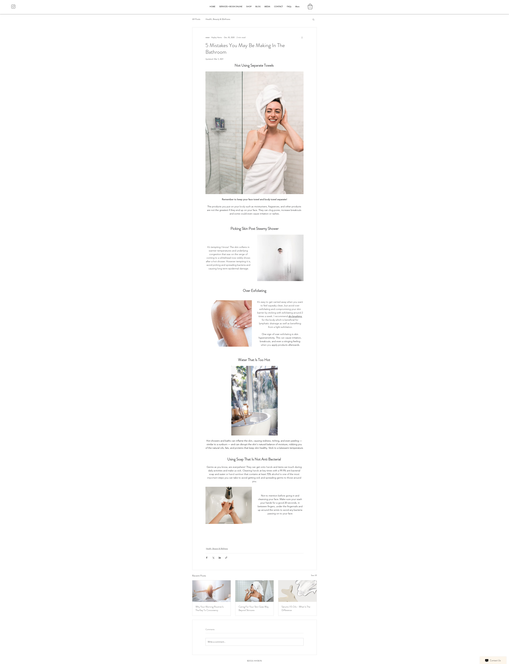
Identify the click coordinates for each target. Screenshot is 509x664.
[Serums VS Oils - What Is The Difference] (297, 591)
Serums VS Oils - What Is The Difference (296, 608)
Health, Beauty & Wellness (218, 19)
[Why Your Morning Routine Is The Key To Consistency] (211, 591)
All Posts (196, 19)
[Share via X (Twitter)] (213, 557)
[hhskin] (13, 6)
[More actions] (302, 37)
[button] (310, 6)
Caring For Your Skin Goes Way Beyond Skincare (254, 608)
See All (314, 575)
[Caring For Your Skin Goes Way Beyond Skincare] (254, 591)
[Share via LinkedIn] (219, 557)
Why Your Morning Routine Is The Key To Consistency (210, 608)
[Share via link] (226, 557)
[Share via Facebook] (206, 557)
